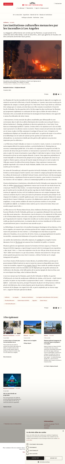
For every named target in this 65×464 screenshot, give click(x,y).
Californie (6, 22)
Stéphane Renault (20, 87)
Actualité (12, 22)
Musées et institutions (27, 297)
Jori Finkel (46, 366)
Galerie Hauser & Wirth (23, 300)
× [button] (63, 431)
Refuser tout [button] (53, 458)
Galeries (46, 335)
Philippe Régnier (27, 343)
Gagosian (34, 300)
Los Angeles (16, 297)
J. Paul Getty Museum (10, 304)
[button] (44, 462)
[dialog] (45, 446)
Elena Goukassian (7, 357)
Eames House (18, 185)
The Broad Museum (9, 300)
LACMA (39, 240)
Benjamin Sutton (8, 87)
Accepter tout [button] (35, 458)
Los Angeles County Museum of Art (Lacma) (46, 297)
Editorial (26, 335)
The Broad (18, 242)
